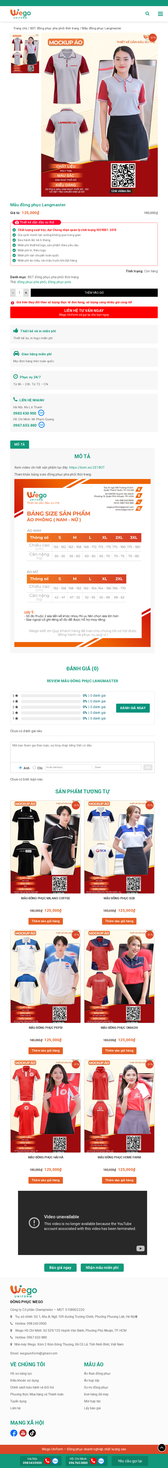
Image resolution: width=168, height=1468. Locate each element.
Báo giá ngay (60, 1267)
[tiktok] (32, 1433)
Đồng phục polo (59, 282)
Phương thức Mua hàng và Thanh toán (37, 1394)
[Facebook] (13, 1433)
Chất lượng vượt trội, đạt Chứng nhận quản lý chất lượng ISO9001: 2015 (67, 230)
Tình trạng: (134, 271)
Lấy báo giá (92, 1408)
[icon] (47, 1461)
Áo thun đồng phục (97, 1373)
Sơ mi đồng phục (96, 1387)
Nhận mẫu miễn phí (102, 1267)
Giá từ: (15, 213)
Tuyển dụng (18, 1401)
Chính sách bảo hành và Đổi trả (32, 1387)
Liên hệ (15, 1408)
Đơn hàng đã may (96, 1394)
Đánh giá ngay (133, 708)
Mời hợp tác (92, 1401)
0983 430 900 (24, 413)
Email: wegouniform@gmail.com (33, 1353)
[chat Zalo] (55, 1460)
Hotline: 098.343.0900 (31, 1324)
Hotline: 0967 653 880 (31, 1337)
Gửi (147, 767)
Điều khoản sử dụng (24, 1380)
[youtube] (23, 1433)
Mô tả (19, 444)
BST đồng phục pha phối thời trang (53, 277)
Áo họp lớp (91, 1380)
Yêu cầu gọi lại (130, 1461)
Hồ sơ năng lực (21, 1373)
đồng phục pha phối (31, 282)
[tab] (19, 444)
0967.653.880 (25, 425)
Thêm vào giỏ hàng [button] (46, 921)
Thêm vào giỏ (94, 292)
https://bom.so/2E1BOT (87, 467)
